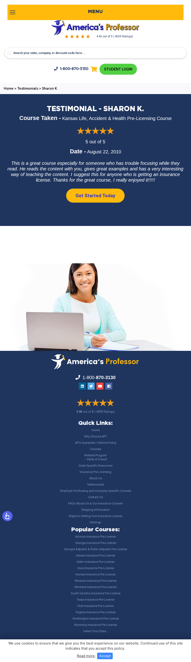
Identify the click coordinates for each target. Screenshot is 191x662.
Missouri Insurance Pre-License (95, 580)
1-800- (74, 69)
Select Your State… (95, 631)
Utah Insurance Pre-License (95, 606)
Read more (86, 656)
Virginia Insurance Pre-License (95, 612)
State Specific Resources (96, 465)
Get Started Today (95, 195)
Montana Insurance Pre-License (95, 587)
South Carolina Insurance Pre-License (95, 593)
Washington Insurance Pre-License (95, 618)
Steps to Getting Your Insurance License (95, 516)
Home (96, 430)
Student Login (118, 69)
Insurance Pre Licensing (95, 472)
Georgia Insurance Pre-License (95, 543)
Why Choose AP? (95, 436)
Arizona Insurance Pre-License (95, 536)
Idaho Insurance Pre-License (95, 561)
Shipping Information (95, 509)
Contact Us (95, 497)
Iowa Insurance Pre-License (95, 568)
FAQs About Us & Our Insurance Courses (95, 503)
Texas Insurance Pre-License (95, 599)
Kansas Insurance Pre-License (95, 574)
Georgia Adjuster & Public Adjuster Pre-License (95, 549)
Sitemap (95, 522)
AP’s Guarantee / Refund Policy (95, 442)
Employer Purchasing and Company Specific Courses (95, 491)
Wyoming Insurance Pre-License (95, 625)
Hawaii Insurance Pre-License (95, 555)
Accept (105, 656)
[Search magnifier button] (9, 53)
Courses (95, 449)
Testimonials (95, 484)
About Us (95, 478)
